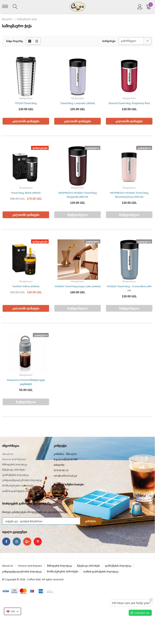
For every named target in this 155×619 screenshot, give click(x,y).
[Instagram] (17, 542)
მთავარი (7, 19)
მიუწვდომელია (77, 215)
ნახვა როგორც (14, 41)
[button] (12, 611)
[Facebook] (6, 542)
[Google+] (27, 542)
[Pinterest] (38, 542)
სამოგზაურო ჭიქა (27, 19)
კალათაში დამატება (25, 121)
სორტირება (108, 41)
